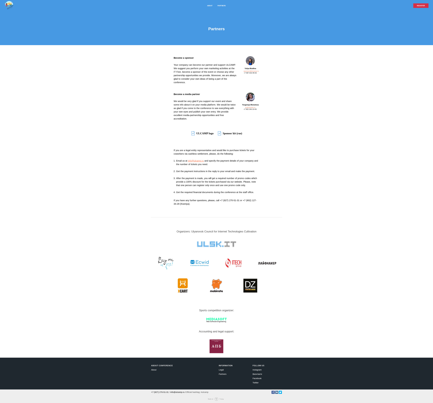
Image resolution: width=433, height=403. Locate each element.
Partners (222, 6)
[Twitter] (280, 392)
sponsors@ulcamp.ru (251, 71)
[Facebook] (273, 392)
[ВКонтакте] (276, 392)
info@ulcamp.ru (177, 392)
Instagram (257, 370)
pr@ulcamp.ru (250, 107)
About (210, 6)
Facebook (257, 378)
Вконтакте (257, 374)
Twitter (256, 383)
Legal (221, 370)
